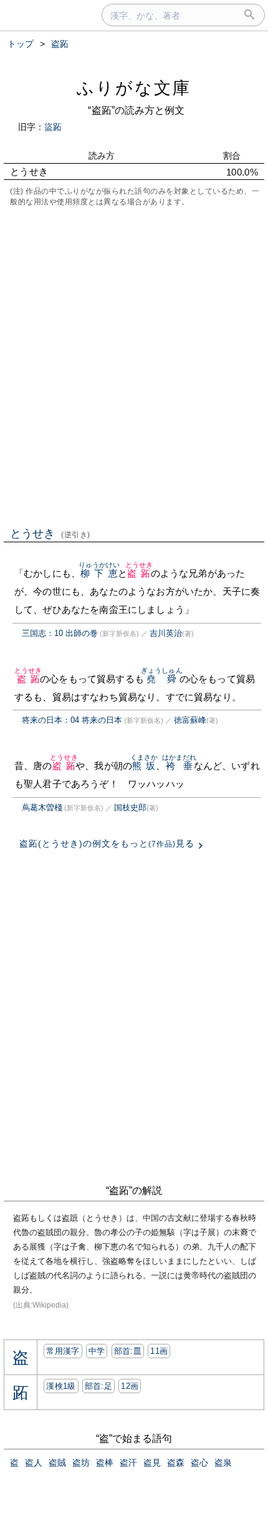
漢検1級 (60, 1386)
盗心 (199, 1463)
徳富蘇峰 (190, 720)
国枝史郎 (130, 807)
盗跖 (139, 573)
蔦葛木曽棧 (42, 807)
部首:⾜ (98, 1386)
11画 (159, 1351)
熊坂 (144, 765)
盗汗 (128, 1463)
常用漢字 (62, 1351)
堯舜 (162, 678)
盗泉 (223, 1463)
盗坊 (81, 1463)
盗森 (175, 1463)
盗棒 (104, 1463)
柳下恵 (99, 573)
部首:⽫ (127, 1351)
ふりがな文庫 (134, 87)
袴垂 (179, 765)
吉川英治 (166, 633)
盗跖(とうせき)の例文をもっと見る (106, 843)
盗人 (33, 1463)
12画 (129, 1386)
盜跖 (53, 127)
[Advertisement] (134, 365)
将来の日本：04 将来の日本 (72, 720)
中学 (97, 1351)
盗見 (152, 1463)
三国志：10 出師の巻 (60, 633)
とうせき (50, 533)
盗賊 (57, 1463)
